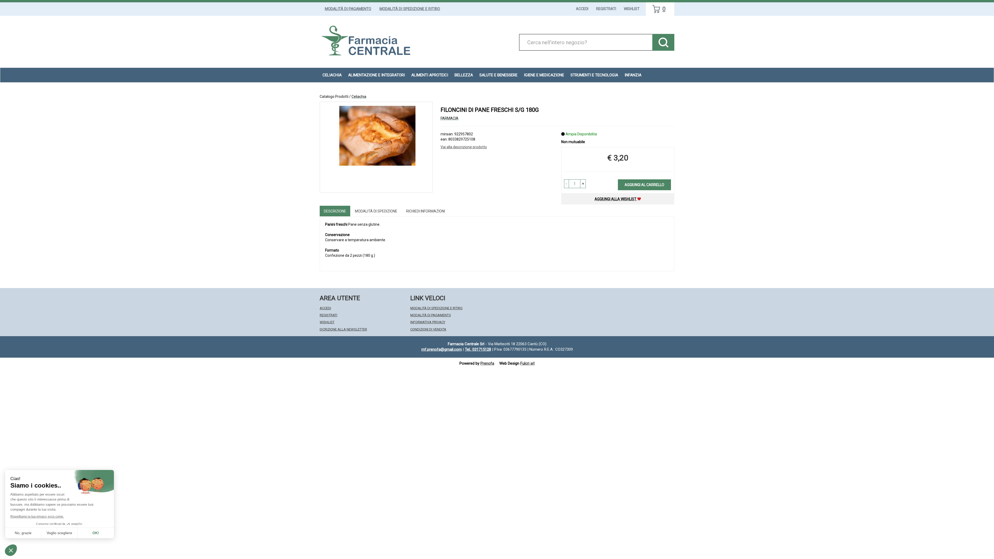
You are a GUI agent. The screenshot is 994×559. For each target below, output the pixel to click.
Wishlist (632, 9)
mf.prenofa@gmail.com (441, 349)
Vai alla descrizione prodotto (464, 147)
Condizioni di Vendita (428, 329)
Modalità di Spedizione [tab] (376, 211)
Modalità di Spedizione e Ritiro (409, 8)
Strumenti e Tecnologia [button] (594, 75)
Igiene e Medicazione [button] (544, 75)
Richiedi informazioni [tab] (425, 211)
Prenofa (487, 363)
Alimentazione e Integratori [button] (376, 75)
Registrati (606, 9)
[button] (566, 183)
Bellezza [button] (464, 75)
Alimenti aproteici (429, 75)
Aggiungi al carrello (644, 185)
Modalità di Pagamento (348, 8)
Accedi (582, 9)
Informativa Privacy (427, 322)
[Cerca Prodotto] (663, 42)
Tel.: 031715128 (478, 349)
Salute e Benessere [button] (498, 75)
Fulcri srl (527, 363)
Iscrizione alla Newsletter (343, 329)
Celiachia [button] (332, 75)
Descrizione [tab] (335, 211)
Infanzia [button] (633, 75)
